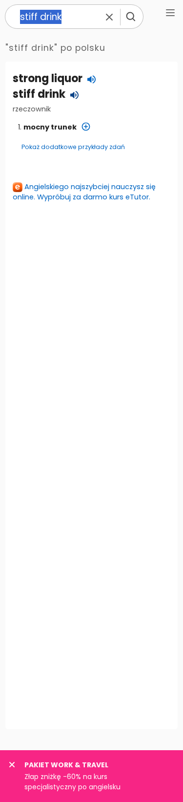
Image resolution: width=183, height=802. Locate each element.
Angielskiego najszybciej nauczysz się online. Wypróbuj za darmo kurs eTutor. (84, 192)
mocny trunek (50, 127)
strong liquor (47, 78)
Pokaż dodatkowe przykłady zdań (73, 147)
